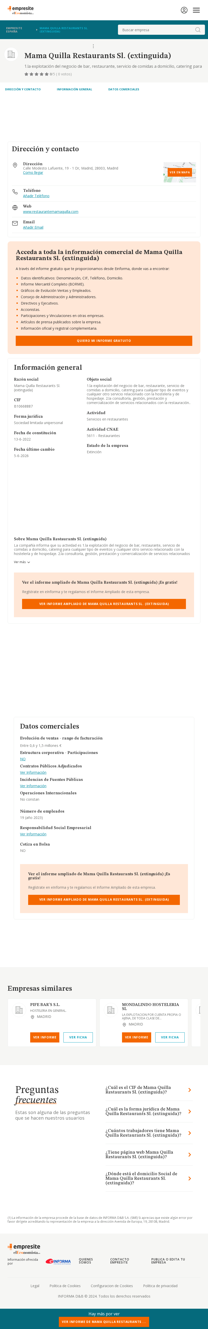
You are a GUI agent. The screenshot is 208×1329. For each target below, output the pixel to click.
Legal (34, 1285)
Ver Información (33, 772)
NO (23, 759)
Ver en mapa (180, 172)
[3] (37, 74)
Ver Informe (45, 1037)
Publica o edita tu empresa (168, 1261)
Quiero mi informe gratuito (104, 341)
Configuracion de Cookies (112, 1285)
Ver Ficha (78, 1037)
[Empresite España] (23, 10)
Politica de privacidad (160, 1285)
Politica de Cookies (65, 1285)
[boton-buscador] (198, 30)
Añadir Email (33, 227)
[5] (47, 74)
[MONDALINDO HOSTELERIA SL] (111, 1010)
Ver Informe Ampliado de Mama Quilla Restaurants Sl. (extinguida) (104, 604)
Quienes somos (86, 1261)
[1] (26, 74)
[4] (42, 74)
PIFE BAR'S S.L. (45, 1005)
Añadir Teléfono (36, 196)
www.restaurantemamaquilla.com (50, 212)
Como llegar (33, 173)
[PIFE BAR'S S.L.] (19, 1010)
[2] (31, 74)
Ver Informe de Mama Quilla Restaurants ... (104, 1322)
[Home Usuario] (184, 10)
